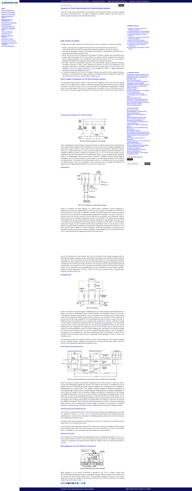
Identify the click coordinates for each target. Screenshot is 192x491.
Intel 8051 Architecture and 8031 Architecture (138, 84)
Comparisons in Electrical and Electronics (139, 1)
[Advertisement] (92, 28)
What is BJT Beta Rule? (133, 110)
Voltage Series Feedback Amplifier (135, 83)
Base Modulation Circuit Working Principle (138, 132)
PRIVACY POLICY (134, 489)
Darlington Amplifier (132, 89)
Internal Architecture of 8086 (134, 103)
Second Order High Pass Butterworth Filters (138, 102)
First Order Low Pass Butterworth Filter (137, 100)
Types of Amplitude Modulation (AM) (136, 117)
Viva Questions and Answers (98, 1)
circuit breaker (107, 323)
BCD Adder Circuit (131, 78)
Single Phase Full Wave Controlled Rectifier (138, 75)
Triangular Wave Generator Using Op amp (137, 74)
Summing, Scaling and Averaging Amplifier (138, 145)
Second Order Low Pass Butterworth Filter (137, 81)
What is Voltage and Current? (134, 143)
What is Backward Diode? (133, 130)
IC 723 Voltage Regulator (133, 92)
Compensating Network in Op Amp (136, 146)
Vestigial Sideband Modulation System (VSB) (138, 133)
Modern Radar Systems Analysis (136, 40)
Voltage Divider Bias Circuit (134, 97)
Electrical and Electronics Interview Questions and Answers (75, 1)
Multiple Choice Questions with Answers (117, 1)
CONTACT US (142, 489)
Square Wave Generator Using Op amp (136, 77)
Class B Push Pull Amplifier (134, 80)
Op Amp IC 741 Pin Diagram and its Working (138, 90)
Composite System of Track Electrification (139, 31)
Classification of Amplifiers (134, 148)
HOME (127, 489)
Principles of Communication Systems (138, 41)
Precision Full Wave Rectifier (134, 105)
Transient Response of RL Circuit (135, 93)
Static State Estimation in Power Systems (138, 32)
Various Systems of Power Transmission (138, 43)
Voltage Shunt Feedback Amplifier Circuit (137, 99)
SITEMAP (148, 489)
